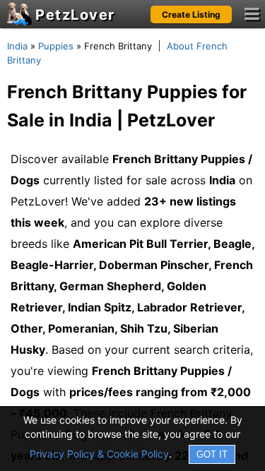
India (17, 46)
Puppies (55, 46)
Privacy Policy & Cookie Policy (99, 454)
